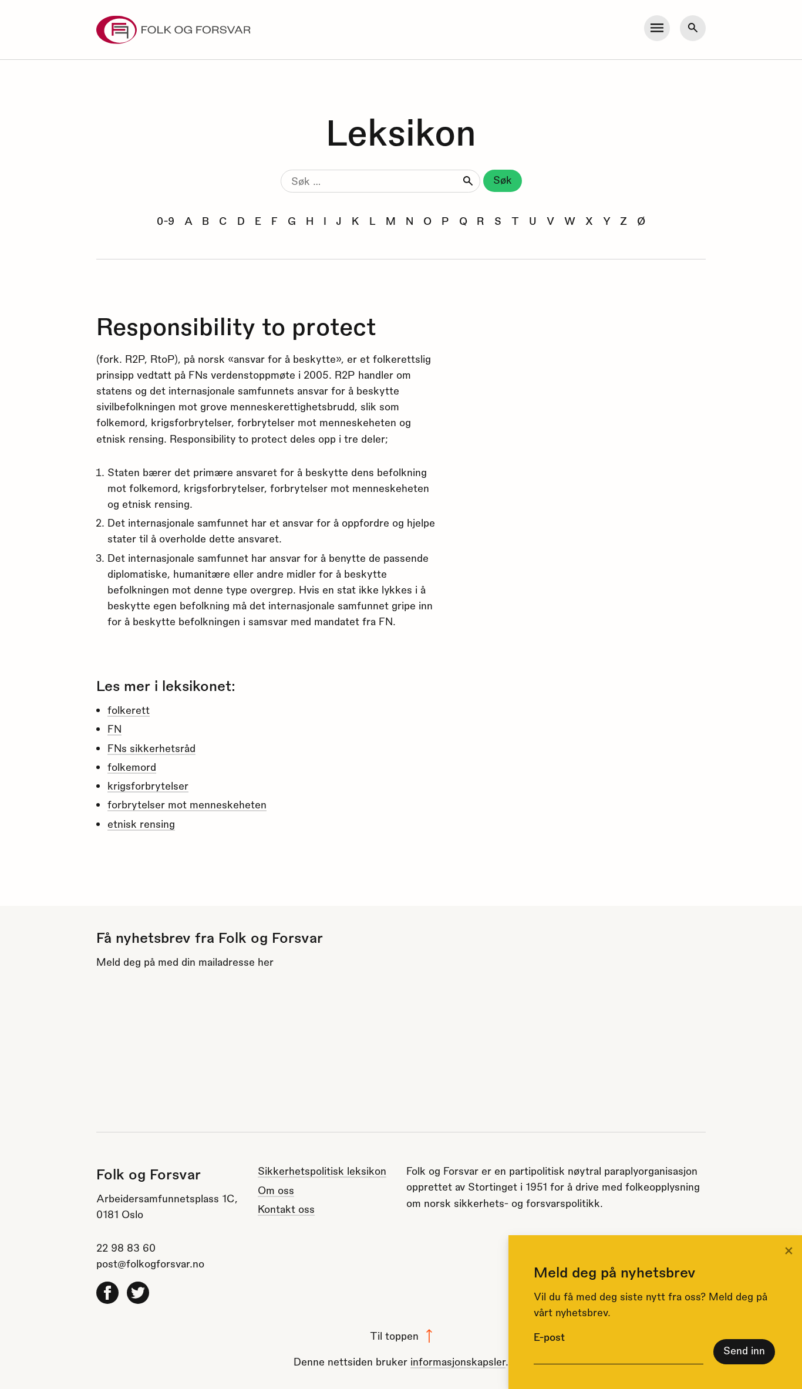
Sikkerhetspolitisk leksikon (322, 1170)
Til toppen (394, 1335)
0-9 (165, 220)
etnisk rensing (141, 823)
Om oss (276, 1190)
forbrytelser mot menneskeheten (187, 804)
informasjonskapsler (458, 1361)
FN (114, 728)
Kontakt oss (286, 1208)
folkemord (131, 766)
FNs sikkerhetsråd (151, 747)
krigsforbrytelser (147, 785)
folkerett (128, 709)
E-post (549, 1336)
